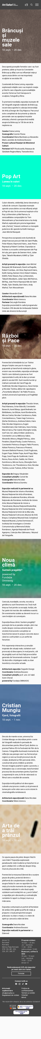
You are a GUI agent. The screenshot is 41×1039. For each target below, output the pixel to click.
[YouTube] (26, 984)
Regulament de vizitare (10, 995)
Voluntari (24, 995)
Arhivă (23, 997)
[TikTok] (23, 984)
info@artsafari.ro (8, 993)
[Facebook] (16, 984)
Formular (21, 973)
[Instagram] (19, 984)
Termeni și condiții (28, 993)
